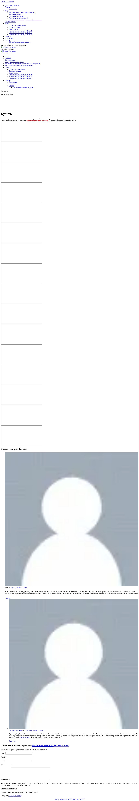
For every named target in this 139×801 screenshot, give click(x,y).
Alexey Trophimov (15, 796)
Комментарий (5, 780)
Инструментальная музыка (14, 62)
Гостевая (8, 36)
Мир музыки (13, 29)
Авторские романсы (16, 16)
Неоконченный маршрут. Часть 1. (20, 31)
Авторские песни (15, 14)
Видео (7, 23)
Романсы (8, 58)
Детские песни (10, 60)
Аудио (7, 11)
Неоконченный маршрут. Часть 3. (20, 34)
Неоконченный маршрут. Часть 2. (20, 33)
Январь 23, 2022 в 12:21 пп (34, 730)
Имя (3, 753)
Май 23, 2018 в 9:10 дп (19, 588)
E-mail (3, 757)
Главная (7, 7)
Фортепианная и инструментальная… (22, 12)
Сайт (2, 761)
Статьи (7, 40)
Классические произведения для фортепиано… (25, 20)
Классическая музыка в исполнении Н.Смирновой (22, 64)
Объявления (9, 38)
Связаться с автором (12, 5)
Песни (7, 56)
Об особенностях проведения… (20, 42)
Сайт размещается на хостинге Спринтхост (69, 799)
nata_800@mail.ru (25, 737)
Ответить (8, 598)
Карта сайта (13, 9)
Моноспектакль (10, 22)
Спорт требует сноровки (17, 25)
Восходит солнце (15, 27)
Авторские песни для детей (18, 18)
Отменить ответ (61, 745)
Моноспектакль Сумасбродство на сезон (19, 65)
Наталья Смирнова (7, 2)
